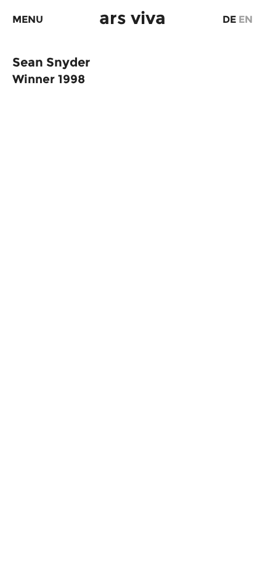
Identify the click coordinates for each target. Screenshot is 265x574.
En (245, 19)
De (229, 19)
